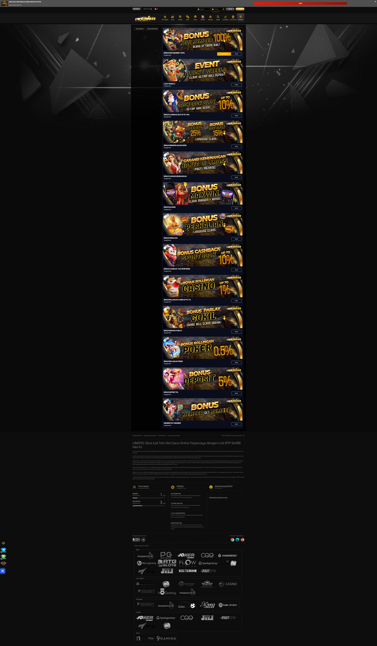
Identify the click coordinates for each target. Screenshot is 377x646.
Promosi (240, 20)
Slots (172, 20)
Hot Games (165, 20)
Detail (236, 54)
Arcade (210, 20)
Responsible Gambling (150, 435)
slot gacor (149, 456)
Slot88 (166, 474)
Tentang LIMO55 (137, 435)
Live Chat (136, 9)
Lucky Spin (233, 20)
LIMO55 (153, 451)
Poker (218, 20)
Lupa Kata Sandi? (216, 11)
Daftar (240, 9)
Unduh (300, 3)
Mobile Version (146, 9)
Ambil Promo (224, 54)
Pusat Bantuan (162, 435)
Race (187, 20)
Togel (195, 20)
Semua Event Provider (152, 28)
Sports (203, 20)
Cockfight (226, 20)
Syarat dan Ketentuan (174, 435)
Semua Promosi (139, 28)
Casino (180, 20)
